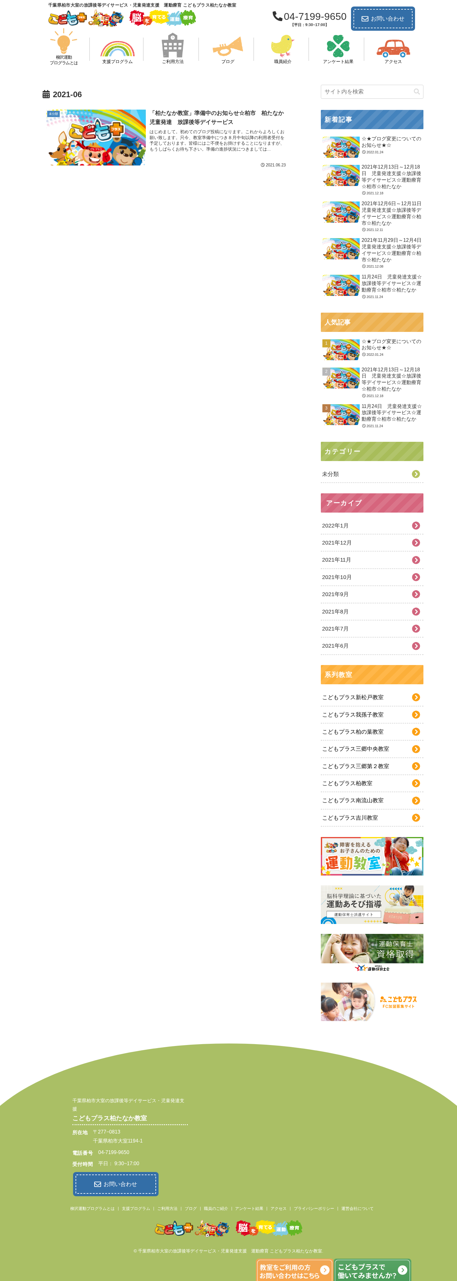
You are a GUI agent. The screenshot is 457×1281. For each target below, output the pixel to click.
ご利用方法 (167, 1208)
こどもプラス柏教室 (347, 783)
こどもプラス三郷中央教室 (355, 749)
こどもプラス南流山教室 (353, 800)
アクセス (278, 1208)
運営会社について (357, 1208)
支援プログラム (136, 1208)
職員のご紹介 (216, 1208)
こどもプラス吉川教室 (350, 818)
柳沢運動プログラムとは (92, 1208)
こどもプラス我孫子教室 (353, 715)
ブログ (191, 1208)
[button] (416, 91)
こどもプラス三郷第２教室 (355, 766)
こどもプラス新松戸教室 (353, 697)
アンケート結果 (249, 1208)
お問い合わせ (387, 19)
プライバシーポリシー (314, 1208)
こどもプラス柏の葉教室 (353, 732)
